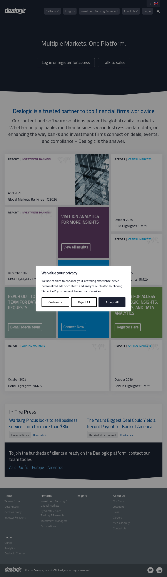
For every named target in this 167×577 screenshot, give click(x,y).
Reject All (84, 302)
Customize (55, 302)
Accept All (112, 302)
